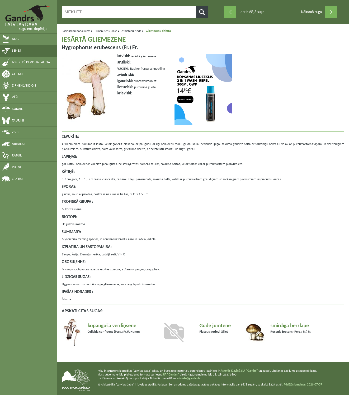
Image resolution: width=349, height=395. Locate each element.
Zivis (15, 132)
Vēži (15, 97)
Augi (15, 39)
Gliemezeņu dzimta (158, 31)
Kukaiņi (18, 109)
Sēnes (16, 51)
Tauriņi (18, 120)
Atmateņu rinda (131, 31)
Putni (16, 167)
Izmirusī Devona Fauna (31, 62)
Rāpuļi (17, 155)
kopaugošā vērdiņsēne (112, 325)
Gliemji (17, 74)
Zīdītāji (17, 179)
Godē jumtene (215, 325)
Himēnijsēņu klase (106, 31)
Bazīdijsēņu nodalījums (76, 31)
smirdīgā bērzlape (289, 325)
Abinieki (18, 144)
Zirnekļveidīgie (24, 86)
